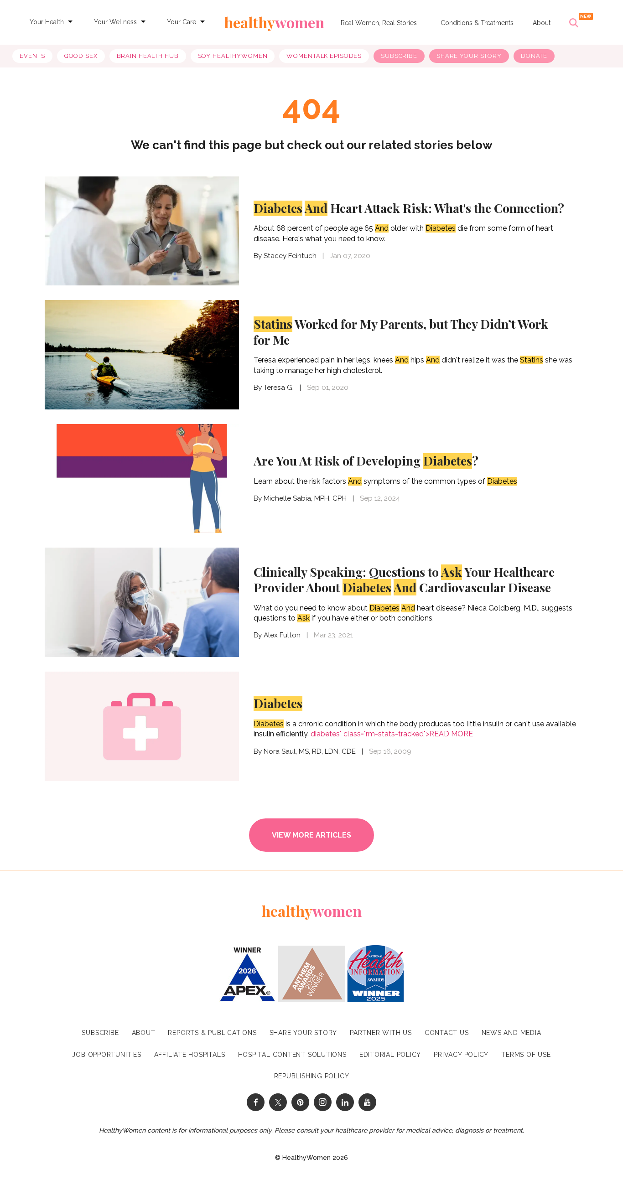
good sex (81, 55)
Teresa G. (279, 387)
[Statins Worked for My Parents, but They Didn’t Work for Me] (142, 353)
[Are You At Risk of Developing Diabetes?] (142, 477)
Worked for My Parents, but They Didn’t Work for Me (401, 332)
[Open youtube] (367, 1102)
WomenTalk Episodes (324, 55)
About (541, 22)
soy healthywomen (233, 55)
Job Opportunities (106, 1054)
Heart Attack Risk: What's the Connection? (409, 208)
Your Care (181, 22)
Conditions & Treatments (477, 22)
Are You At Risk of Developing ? (366, 460)
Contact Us (447, 1032)
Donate (534, 55)
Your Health (47, 22)
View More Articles (311, 835)
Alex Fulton (282, 635)
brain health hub (148, 55)
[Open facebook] (256, 1102)
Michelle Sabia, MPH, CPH (305, 498)
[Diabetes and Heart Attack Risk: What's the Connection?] (142, 231)
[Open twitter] (278, 1102)
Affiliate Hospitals (189, 1054)
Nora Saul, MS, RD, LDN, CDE (310, 751)
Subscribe (399, 55)
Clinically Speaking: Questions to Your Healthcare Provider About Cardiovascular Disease (404, 580)
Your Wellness (115, 22)
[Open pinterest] (300, 1102)
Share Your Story (469, 55)
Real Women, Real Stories (379, 22)
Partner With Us (381, 1032)
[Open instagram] (323, 1102)
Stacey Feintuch (290, 256)
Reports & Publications (212, 1032)
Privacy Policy (461, 1054)
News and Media (511, 1032)
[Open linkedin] (345, 1102)
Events (32, 55)
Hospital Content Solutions (292, 1054)
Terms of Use (525, 1054)
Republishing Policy (311, 1076)
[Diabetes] (142, 725)
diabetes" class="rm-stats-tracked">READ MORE (392, 734)
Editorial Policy (390, 1054)
